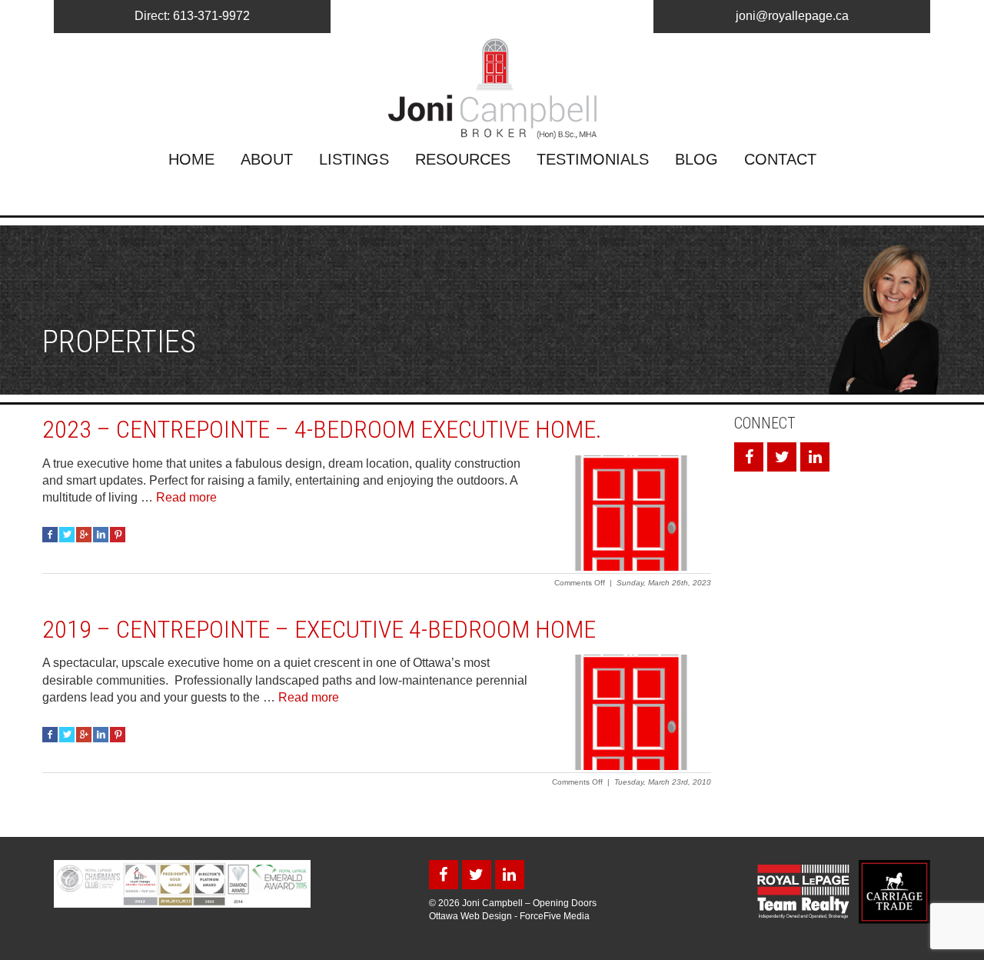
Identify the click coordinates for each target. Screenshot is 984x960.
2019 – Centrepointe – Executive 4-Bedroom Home (319, 629)
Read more (186, 497)
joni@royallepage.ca (792, 15)
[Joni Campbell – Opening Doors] (492, 88)
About (267, 159)
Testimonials (593, 159)
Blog (696, 159)
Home (191, 159)
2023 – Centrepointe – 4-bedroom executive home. (322, 429)
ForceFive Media (555, 916)
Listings (354, 159)
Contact (780, 159)
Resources (462, 159)
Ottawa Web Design (470, 916)
